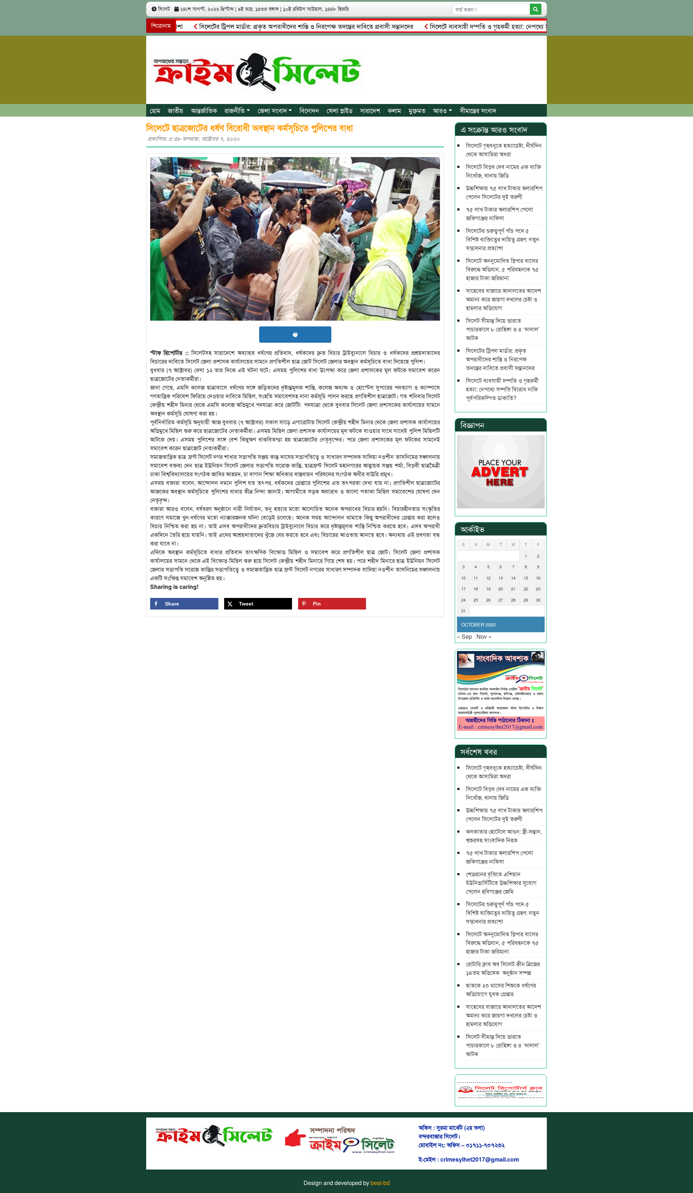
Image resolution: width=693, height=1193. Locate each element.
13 (500, 578)
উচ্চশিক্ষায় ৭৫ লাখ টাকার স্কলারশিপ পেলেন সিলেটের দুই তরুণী (504, 192)
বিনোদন (309, 110)
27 (500, 600)
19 (488, 588)
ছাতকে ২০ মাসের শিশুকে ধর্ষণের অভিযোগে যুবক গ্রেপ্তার (501, 989)
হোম (155, 110)
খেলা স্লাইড (340, 110)
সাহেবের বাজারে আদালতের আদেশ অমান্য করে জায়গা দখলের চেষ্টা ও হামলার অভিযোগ (503, 299)
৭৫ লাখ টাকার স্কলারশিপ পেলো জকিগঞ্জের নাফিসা (499, 213)
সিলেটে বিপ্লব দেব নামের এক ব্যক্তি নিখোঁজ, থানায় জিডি (503, 170)
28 (513, 600)
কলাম (394, 110)
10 (463, 578)
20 (500, 588)
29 (526, 600)
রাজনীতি (235, 110)
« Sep (464, 636)
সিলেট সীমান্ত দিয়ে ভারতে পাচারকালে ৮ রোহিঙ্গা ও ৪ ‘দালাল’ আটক (503, 329)
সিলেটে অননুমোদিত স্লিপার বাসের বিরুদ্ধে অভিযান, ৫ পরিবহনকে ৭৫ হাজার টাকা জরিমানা (502, 269)
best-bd (380, 1183)
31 (463, 610)
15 (526, 578)
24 (463, 600)
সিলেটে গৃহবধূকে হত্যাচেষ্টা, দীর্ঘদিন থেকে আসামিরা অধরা (504, 149)
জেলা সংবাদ (272, 110)
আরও (440, 110)
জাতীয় (175, 110)
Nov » (484, 636)
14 (513, 578)
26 (488, 600)
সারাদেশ (370, 110)
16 (538, 578)
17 (463, 588)
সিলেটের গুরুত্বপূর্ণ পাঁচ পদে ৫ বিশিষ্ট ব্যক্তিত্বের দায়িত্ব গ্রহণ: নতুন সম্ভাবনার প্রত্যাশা (502, 239)
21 (513, 588)
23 (538, 588)
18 (476, 588)
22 (526, 588)
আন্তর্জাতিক (204, 110)
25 (476, 600)
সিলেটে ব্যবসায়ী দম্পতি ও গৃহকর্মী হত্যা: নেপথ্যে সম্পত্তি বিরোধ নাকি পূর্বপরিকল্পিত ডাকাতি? (512, 26)
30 (538, 600)
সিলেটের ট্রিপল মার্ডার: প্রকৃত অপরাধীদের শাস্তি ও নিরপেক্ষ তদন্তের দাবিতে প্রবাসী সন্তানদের (279, 26)
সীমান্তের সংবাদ (478, 110)
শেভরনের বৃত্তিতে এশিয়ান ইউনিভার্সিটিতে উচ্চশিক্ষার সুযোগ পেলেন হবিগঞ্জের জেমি (501, 882)
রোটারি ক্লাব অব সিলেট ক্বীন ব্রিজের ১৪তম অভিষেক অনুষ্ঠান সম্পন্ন (503, 968)
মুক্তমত (417, 110)
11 (476, 578)
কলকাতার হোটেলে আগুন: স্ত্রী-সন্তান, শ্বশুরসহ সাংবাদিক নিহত (504, 835)
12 (488, 578)
